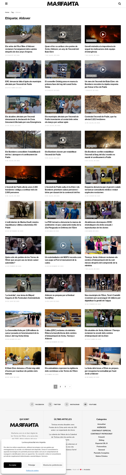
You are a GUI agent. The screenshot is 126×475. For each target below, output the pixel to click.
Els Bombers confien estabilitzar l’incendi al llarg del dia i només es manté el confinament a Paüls (100, 154)
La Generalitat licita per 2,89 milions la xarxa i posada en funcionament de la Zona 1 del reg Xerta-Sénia (22, 333)
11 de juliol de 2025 (92, 123)
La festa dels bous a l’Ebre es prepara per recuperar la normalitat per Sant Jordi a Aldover (101, 371)
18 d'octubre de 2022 (93, 339)
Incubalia (87, 469)
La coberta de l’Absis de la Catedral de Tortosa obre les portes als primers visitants (63, 437)
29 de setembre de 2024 (14, 231)
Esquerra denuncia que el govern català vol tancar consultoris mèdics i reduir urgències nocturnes (102, 190)
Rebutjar (31, 465)
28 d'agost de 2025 (52, 90)
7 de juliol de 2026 (52, 55)
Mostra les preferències (52, 465)
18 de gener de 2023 (13, 339)
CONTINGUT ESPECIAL (101, 431)
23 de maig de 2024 (52, 231)
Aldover (18, 12)
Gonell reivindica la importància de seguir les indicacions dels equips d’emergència (100, 49)
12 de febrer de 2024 (13, 266)
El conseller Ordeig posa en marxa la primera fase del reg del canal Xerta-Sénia (61, 84)
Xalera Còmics (102, 456)
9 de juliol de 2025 (12, 160)
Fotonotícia (101, 446)
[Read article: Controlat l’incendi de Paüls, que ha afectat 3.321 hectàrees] (103, 104)
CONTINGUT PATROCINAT (101, 434)
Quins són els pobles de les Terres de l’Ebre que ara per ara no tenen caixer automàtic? (22, 260)
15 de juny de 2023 (12, 301)
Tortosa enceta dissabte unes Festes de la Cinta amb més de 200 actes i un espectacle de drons (63, 427)
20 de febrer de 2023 (93, 304)
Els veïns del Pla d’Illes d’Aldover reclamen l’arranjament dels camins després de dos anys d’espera (21, 49)
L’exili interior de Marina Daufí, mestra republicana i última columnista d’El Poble (21, 225)
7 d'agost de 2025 (91, 90)
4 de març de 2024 (91, 231)
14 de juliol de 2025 (52, 125)
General (101, 450)
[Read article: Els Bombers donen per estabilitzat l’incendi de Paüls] (63, 140)
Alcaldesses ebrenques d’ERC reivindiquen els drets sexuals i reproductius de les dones (98, 225)
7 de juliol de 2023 (92, 269)
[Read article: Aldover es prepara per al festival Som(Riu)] (63, 283)
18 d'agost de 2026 (12, 55)
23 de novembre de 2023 (54, 266)
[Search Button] (119, 3)
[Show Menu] (6, 3)
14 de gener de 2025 (92, 196)
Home (7, 12)
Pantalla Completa (101, 453)
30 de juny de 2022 (12, 377)
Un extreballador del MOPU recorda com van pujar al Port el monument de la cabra (63, 260)
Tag (12, 12)
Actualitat (12, 40)
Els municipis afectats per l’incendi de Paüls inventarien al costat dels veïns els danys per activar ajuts (62, 119)
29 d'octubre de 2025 (13, 87)
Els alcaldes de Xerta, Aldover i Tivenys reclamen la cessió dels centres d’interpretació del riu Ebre (102, 333)
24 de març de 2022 (92, 377)
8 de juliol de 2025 (12, 196)
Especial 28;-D (101, 443)
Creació (101, 437)
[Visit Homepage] (63, 4)
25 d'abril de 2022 (51, 374)
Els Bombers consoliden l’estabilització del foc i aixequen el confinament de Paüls (22, 154)
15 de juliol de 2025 (13, 125)
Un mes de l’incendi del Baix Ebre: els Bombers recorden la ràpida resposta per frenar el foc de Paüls (101, 84)
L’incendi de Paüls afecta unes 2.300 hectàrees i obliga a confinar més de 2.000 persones (21, 190)
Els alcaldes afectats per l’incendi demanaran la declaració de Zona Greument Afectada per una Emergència (23, 119)
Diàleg (10, 216)
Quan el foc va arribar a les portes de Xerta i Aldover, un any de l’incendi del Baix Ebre (62, 49)
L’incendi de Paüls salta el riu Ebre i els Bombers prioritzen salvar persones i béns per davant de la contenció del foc (62, 190)
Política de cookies (32, 470)
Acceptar (12, 465)
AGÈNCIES (101, 427)
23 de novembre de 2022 (54, 342)
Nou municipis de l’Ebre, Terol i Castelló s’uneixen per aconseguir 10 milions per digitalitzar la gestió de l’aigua (103, 298)
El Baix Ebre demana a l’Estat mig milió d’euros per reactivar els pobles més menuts (22, 371)
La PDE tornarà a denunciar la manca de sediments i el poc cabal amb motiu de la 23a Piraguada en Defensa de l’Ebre (63, 225)
